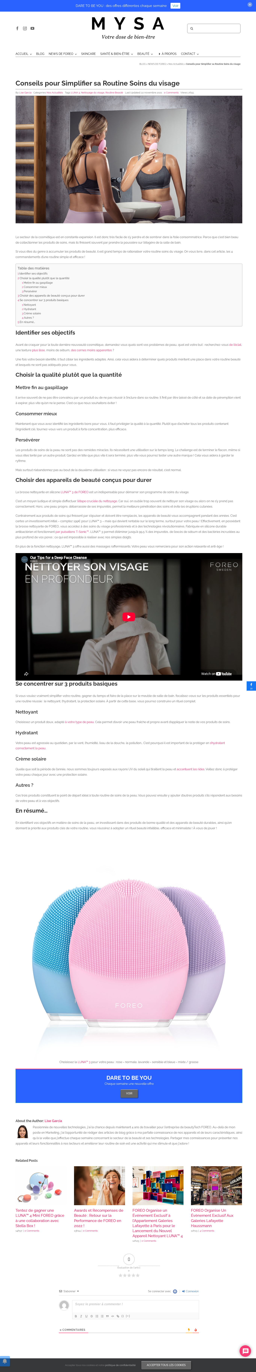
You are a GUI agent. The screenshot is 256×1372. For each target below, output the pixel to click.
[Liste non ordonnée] (102, 1316)
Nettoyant (30, 304)
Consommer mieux (35, 287)
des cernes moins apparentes (91, 350)
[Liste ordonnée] (97, 1316)
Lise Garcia (25, 92)
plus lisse (38, 350)
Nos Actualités (176, 64)
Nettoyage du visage (92, 92)
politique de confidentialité (120, 1365)
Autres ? (29, 317)
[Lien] (118, 1316)
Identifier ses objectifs (33, 273)
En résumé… (27, 322)
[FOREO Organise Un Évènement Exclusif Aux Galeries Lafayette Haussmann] (216, 1185)
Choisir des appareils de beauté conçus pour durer (52, 295)
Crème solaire (32, 313)
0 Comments (171, 92)
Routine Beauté (114, 92)
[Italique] (81, 1316)
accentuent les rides (190, 769)
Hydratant (30, 309)
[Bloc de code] (112, 1316)
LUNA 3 (75, 92)
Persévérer (30, 291)
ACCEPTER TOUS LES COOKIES (166, 1365)
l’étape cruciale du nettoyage (97, 501)
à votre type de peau (79, 722)
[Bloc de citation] (107, 1316)
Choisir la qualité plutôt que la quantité (45, 278)
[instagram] (25, 28)
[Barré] (91, 1316)
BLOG (142, 64)
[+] (128, 1316)
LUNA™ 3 (84, 1062)
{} (122, 1316)
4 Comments (207, 1230)
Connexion (192, 1291)
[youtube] (32, 28)
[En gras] (76, 1316)
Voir (175, 6)
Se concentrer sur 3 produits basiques (44, 300)
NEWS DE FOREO (157, 64)
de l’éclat (235, 345)
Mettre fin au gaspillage (38, 282)
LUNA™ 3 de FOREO (74, 492)
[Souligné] (86, 1316)
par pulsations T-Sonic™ (72, 532)
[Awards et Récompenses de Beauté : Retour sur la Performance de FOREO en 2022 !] (99, 1185)
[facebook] (17, 28)
